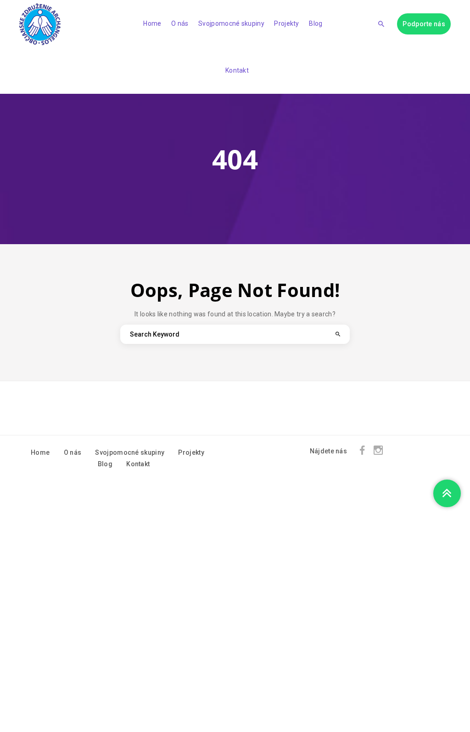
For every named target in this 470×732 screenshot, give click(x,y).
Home (152, 23)
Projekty (286, 23)
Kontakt (237, 70)
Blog (315, 23)
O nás (180, 23)
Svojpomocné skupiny (231, 23)
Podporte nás (424, 24)
